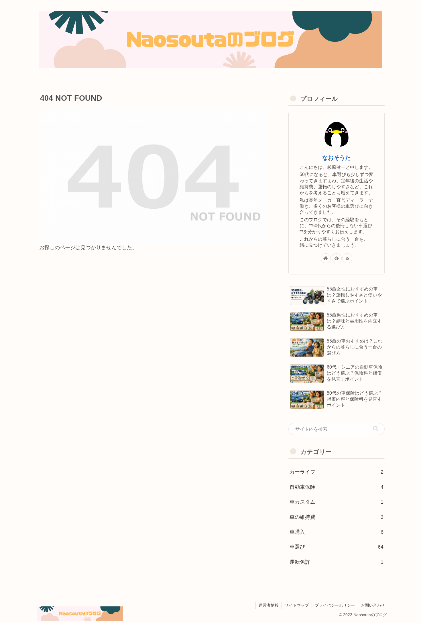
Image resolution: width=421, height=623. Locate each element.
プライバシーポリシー (335, 605)
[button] (376, 428)
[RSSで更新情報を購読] (347, 258)
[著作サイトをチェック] (326, 258)
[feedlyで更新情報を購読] (337, 258)
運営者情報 (269, 605)
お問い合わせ (373, 605)
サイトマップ (297, 605)
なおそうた (336, 158)
